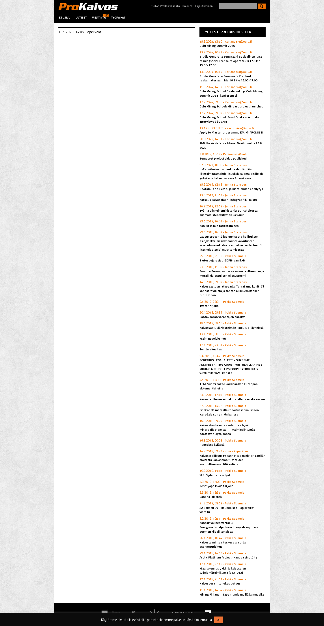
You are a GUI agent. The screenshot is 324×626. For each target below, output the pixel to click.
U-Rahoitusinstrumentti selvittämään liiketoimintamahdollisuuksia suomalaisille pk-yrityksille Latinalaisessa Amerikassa (231, 173)
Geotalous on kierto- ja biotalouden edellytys (231, 188)
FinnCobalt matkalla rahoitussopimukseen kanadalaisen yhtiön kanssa (229, 412)
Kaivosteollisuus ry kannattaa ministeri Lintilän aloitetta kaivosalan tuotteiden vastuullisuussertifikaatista (232, 459)
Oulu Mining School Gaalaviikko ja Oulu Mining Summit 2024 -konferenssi (231, 93)
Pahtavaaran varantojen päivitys (222, 316)
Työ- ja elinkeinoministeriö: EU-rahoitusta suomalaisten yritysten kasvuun (228, 212)
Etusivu (64, 17)
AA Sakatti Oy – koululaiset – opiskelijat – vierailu (228, 509)
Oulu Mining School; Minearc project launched (231, 106)
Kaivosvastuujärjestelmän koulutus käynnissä (231, 327)
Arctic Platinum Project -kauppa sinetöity (228, 557)
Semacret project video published (223, 158)
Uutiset (81, 17)
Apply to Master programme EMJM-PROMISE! (231, 132)
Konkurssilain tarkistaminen (219, 225)
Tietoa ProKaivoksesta (165, 6)
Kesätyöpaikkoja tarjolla (216, 485)
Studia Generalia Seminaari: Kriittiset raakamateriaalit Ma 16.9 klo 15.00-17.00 (228, 78)
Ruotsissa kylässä (212, 444)
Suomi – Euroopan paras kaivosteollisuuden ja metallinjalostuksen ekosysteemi (231, 273)
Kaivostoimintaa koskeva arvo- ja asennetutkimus (222, 544)
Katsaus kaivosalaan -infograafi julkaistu (228, 199)
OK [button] (218, 620)
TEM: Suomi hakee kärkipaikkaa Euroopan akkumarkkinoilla (228, 386)
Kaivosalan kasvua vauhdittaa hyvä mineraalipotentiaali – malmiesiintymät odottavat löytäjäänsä (227, 429)
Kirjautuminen (204, 6)
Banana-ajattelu (211, 496)
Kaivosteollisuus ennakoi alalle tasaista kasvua (232, 399)
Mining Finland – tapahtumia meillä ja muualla (231, 594)
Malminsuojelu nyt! (212, 338)
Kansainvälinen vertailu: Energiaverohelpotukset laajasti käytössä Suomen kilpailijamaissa (228, 527)
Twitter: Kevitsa (210, 349)
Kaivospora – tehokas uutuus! (220, 583)
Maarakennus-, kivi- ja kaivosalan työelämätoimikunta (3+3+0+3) (222, 570)
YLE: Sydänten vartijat (214, 475)
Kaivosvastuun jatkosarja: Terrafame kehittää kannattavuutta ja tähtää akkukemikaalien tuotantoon (231, 290)
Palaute (187, 6)
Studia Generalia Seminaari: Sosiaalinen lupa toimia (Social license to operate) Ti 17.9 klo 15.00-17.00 (230, 60)
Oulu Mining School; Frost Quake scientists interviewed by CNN (229, 119)
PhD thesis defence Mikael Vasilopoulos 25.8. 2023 (230, 145)
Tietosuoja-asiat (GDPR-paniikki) (222, 260)
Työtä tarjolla (209, 305)
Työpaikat (118, 17)
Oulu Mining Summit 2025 (217, 45)
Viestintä (99, 17)
